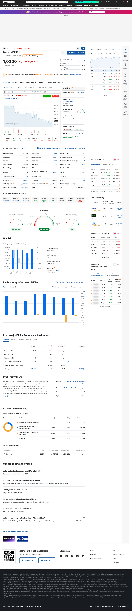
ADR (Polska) (56, 8)
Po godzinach (31, 8)
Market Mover (96, 159)
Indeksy (99, 49)
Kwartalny (13, 287)
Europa (70, 8)
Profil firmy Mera (12, 377)
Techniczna (51, 82)
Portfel (115, 558)
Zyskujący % (106, 164)
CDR (92, 83)
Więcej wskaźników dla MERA (75, 148)
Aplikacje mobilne (118, 554)
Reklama (93, 554)
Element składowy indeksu (44, 87)
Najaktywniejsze (95, 164)
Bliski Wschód (77, 8)
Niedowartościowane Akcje (113, 8)
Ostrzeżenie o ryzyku (123, 606)
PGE (92, 76)
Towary (106, 49)
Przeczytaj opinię (119, 208)
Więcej (5, 396)
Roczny (5, 287)
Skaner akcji (78, 5)
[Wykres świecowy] (5, 92)
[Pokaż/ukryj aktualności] (45, 92)
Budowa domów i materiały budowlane (76, 383)
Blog (114, 550)
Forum (60, 82)
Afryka (92, 8)
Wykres (15, 82)
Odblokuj (80, 61)
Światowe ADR (47, 8)
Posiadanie (19, 87)
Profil (12, 87)
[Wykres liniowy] (9, 92)
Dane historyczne (29, 87)
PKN (92, 86)
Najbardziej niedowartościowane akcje (99, 266)
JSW (92, 73)
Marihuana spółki (99, 8)
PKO (92, 80)
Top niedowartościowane (97, 274)
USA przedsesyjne (21, 8)
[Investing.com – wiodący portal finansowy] (10, 2)
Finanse (41, 82)
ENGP (92, 89)
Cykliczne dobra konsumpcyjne (74, 388)
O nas (92, 550)
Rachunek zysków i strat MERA (20, 282)
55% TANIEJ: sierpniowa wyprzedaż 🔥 (87, 2)
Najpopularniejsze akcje (100, 233)
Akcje (6, 8)
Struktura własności (14, 408)
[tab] (6, 200)
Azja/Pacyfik (85, 8)
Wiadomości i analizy (28, 82)
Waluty (93, 49)
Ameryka (63, 8)
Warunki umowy (94, 606)
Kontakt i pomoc (95, 558)
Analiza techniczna (14, 193)
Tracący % (115, 164)
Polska (12, 8)
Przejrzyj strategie (75, 74)
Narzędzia (116, 562)
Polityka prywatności (108, 606)
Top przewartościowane (113, 274)
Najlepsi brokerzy (97, 198)
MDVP (92, 70)
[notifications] (124, 2)
